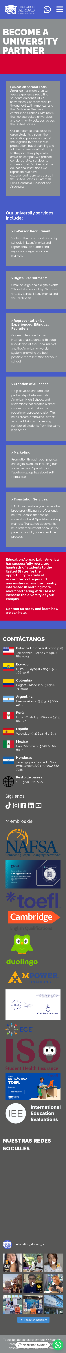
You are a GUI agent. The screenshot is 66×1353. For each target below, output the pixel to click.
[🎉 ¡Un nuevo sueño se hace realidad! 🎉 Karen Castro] (12, 1263)
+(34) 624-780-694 (43, 733)
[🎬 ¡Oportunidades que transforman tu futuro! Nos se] (32, 1263)
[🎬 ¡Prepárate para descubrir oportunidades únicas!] (53, 1283)
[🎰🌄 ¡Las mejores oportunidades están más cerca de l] (12, 1283)
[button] (57, 1344)
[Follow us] (9, 805)
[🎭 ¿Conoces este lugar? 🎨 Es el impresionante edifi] (53, 1304)
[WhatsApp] (48, 9)
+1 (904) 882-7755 (30, 782)
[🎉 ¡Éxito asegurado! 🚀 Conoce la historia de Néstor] (32, 1283)
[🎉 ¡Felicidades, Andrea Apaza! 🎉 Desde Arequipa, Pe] (53, 1263)
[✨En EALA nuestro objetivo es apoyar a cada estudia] (12, 1304)
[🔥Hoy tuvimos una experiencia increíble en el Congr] (32, 1304)
